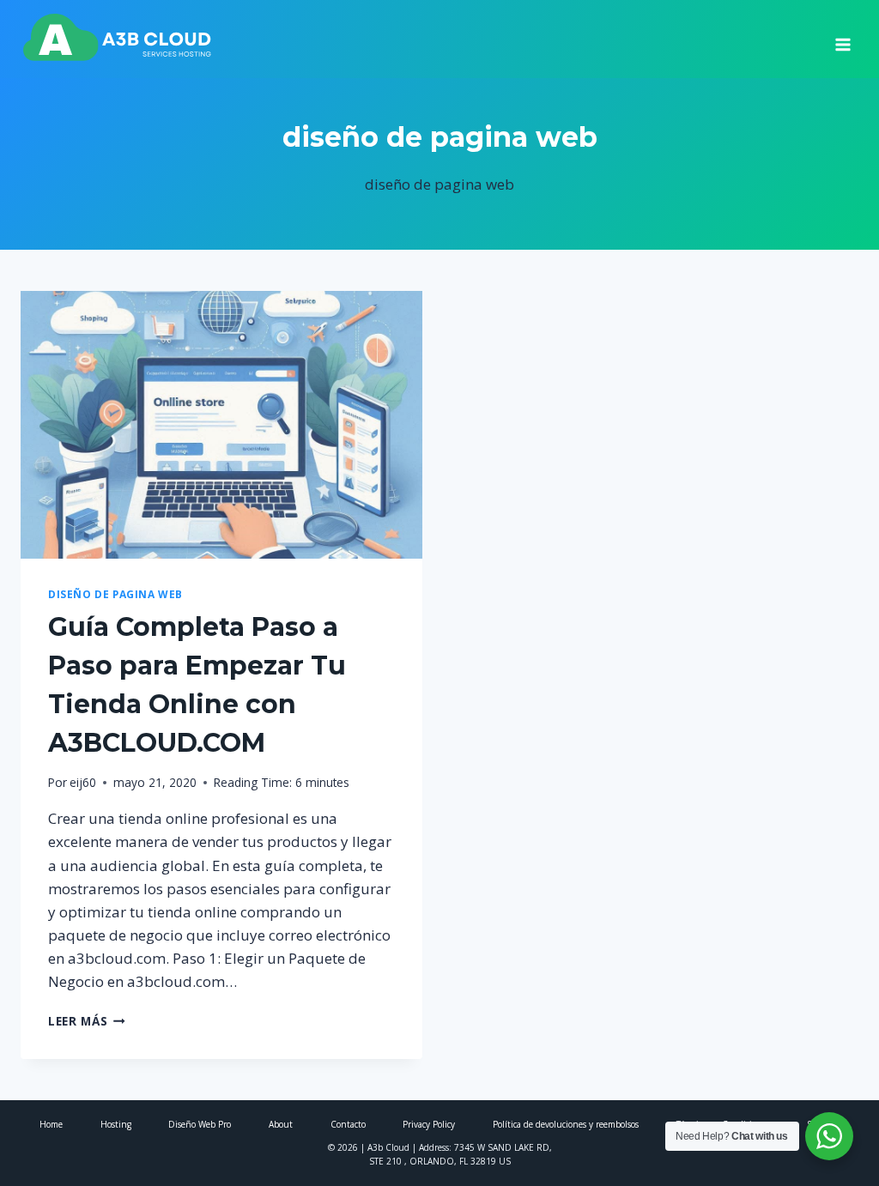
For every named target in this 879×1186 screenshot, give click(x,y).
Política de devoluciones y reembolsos (566, 1124)
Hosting (115, 1124)
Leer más (86, 1021)
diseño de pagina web (115, 594)
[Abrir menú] (842, 38)
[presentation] (221, 425)
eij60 (83, 782)
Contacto (348, 1124)
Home (51, 1124)
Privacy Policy (429, 1124)
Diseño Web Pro (199, 1124)
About (281, 1124)
